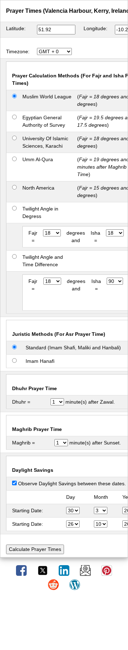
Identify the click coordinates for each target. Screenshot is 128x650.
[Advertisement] (64, 623)
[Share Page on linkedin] (64, 570)
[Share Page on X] (43, 570)
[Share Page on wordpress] (75, 584)
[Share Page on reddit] (54, 584)
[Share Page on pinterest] (107, 570)
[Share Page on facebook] (22, 570)
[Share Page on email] (86, 570)
